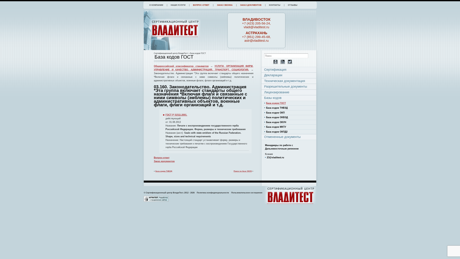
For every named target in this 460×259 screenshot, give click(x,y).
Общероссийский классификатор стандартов (181, 66)
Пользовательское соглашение (246, 193)
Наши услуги (178, 5)
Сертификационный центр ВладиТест (171, 53)
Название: (170, 125)
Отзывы (292, 5)
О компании (156, 5)
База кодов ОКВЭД (277, 117)
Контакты (274, 5)
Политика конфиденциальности (213, 193)
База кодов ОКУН (276, 122)
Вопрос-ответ (201, 5)
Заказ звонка (225, 5)
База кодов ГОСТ (276, 103)
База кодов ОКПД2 (277, 131)
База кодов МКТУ (276, 127)
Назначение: (172, 140)
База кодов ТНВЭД (163, 171)
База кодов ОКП (275, 112)
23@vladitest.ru (275, 157)
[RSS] (282, 63)
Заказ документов (250, 5)
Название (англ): (174, 132)
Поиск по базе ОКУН (243, 171)
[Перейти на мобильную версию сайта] (274, 63)
